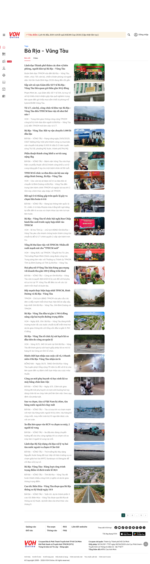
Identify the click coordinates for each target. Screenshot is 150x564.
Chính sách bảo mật (76, 557)
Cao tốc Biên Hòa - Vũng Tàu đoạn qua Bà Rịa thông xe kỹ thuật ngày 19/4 (47, 488)
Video (35, 58)
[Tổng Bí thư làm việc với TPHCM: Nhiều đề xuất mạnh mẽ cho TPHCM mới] (89, 252)
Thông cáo (52, 530)
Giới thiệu (27, 557)
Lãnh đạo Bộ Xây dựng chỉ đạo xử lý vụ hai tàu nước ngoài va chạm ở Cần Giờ (46, 445)
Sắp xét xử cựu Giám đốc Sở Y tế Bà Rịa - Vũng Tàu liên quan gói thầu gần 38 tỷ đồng (46, 86)
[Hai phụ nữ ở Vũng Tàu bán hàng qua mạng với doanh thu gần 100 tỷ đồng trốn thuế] (89, 275)
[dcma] (137, 528)
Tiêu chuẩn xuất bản (90, 557)
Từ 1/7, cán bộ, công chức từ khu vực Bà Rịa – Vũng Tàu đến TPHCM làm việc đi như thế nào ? (47, 111)
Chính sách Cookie (105, 557)
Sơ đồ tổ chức (36, 557)
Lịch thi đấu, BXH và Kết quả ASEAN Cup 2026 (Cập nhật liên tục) (68, 35)
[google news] (133, 528)
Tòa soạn (51, 527)
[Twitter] (140, 528)
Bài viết (27, 58)
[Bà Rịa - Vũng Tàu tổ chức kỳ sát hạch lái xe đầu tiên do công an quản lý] (89, 344)
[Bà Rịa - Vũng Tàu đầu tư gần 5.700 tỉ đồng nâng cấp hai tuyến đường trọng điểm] (89, 321)
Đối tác (29, 530)
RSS (65, 527)
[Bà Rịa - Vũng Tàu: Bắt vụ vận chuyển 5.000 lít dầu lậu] (89, 138)
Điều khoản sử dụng (62, 557)
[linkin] (130, 528)
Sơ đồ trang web (48, 557)
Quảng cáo (31, 527)
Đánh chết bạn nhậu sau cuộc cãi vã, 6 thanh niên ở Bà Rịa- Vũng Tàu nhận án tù (47, 357)
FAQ (65, 530)
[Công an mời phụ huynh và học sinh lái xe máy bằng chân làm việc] (89, 386)
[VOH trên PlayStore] (139, 534)
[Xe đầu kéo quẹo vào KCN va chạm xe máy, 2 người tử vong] (89, 432)
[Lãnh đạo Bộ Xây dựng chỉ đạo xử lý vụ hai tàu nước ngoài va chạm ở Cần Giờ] (89, 451)
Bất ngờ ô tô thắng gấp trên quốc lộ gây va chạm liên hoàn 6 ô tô (46, 197)
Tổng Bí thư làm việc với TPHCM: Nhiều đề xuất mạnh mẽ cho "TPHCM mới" (46, 246)
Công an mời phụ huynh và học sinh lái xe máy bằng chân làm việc (46, 380)
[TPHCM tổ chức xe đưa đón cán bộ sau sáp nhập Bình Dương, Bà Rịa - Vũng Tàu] (89, 180)
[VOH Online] (30, 544)
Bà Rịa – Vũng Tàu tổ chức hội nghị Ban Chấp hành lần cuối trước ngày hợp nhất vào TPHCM (47, 222)
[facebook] (115, 528)
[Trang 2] (145, 515)
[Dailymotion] (144, 528)
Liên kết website (79, 527)
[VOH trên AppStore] (126, 534)
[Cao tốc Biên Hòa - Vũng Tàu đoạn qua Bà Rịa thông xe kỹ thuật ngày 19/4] (89, 494)
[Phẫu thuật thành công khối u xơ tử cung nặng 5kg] (89, 161)
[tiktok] (123, 528)
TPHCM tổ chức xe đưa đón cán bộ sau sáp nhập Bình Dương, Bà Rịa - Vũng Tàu (46, 174)
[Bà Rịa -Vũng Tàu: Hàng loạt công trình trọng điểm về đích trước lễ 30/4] (89, 474)
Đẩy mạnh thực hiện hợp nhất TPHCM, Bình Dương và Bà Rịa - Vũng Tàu (47, 292)
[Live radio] (13, 61)
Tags (26, 46)
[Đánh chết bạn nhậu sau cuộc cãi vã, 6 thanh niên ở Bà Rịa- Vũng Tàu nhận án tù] (89, 363)
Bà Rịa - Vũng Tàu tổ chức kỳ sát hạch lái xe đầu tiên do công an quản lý (46, 338)
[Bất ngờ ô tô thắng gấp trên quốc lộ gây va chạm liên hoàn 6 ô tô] (89, 203)
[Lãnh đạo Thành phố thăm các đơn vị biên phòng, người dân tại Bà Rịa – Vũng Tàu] (89, 73)
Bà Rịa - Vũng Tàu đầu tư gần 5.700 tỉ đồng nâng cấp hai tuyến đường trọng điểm (46, 315)
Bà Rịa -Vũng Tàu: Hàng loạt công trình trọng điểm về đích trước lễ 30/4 (44, 468)
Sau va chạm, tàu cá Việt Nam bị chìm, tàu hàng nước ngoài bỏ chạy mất (46, 403)
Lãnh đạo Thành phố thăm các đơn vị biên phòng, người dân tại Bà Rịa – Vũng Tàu (46, 67)
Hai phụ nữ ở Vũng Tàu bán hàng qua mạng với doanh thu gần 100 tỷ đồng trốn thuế (46, 269)
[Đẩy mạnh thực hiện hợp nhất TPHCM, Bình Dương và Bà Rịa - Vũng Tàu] (89, 298)
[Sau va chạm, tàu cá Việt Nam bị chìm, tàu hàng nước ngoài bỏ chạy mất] (89, 409)
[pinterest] (126, 528)
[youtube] (119, 528)
